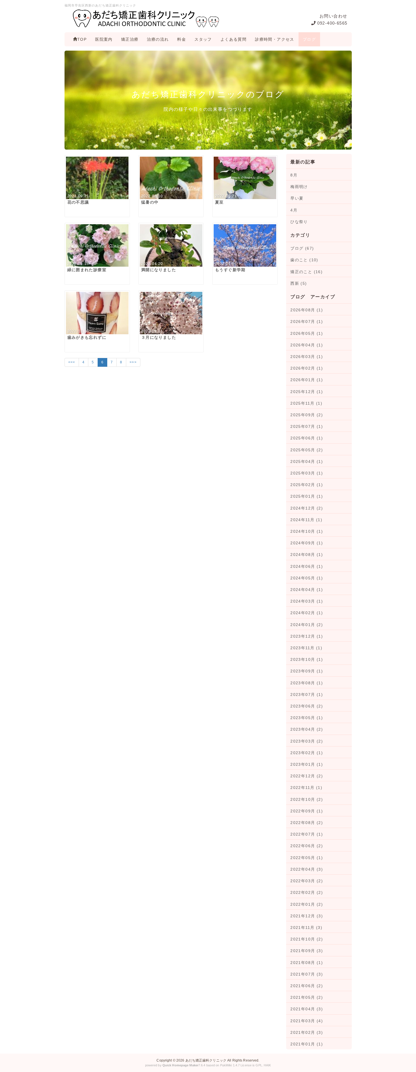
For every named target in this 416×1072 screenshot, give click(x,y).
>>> (133, 362)
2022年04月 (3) (306, 869)
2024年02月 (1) (306, 613)
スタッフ (203, 39)
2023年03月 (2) (306, 741)
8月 (293, 175)
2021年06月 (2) (306, 985)
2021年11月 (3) (306, 927)
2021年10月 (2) (306, 939)
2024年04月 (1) (306, 589)
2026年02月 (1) (306, 368)
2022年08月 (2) (306, 822)
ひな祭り (299, 221)
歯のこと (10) (304, 260)
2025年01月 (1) (306, 496)
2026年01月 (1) (306, 380)
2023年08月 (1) (306, 683)
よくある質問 (233, 39)
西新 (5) (298, 283)
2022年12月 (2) (306, 776)
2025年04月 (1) (306, 461)
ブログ (309, 39)
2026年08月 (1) (306, 310)
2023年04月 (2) (306, 729)
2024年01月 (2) (306, 624)
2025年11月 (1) (306, 403)
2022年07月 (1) (306, 834)
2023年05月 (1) (306, 717)
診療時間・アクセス (274, 39)
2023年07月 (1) (306, 694)
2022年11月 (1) (306, 787)
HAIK (267, 1065)
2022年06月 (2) (306, 846)
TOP (82, 39)
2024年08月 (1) (306, 554)
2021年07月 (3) (306, 974)
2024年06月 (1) (306, 566)
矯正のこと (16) (306, 271)
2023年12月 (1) (306, 636)
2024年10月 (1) (306, 531)
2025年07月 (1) (306, 426)
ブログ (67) (302, 248)
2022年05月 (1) (306, 857)
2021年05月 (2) (306, 997)
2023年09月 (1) (306, 671)
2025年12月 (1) (306, 391)
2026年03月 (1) (306, 356)
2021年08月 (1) (306, 962)
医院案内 (104, 39)
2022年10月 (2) (306, 799)
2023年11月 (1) (306, 648)
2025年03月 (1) (306, 473)
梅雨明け (299, 186)
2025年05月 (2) (306, 450)
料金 (181, 39)
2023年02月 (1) (306, 752)
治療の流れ (158, 39)
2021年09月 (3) (306, 950)
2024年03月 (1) (306, 601)
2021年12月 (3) (306, 916)
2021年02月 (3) (306, 1032)
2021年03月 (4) (306, 1021)
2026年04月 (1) (306, 345)
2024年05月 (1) (306, 578)
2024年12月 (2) (306, 508)
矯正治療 (130, 39)
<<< (71, 362)
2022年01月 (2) (306, 904)
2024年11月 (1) (306, 519)
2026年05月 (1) (306, 333)
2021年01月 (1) (306, 1044)
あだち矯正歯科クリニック (205, 1060)
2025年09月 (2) (306, 415)
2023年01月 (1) (306, 764)
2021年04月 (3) (306, 1009)
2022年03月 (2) (306, 881)
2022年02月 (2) (306, 892)
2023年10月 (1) (306, 659)
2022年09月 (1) (306, 811)
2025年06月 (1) (306, 438)
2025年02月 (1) (306, 484)
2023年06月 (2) (306, 706)
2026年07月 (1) (306, 321)
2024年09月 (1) (306, 543)
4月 (293, 210)
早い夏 (296, 198)
